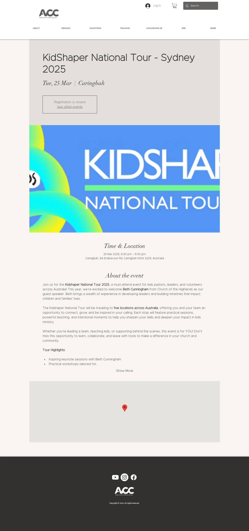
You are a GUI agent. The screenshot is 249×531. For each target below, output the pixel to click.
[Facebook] (134, 477)
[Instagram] (124, 477)
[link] (175, 5)
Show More (124, 370)
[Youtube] (115, 477)
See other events (70, 106)
